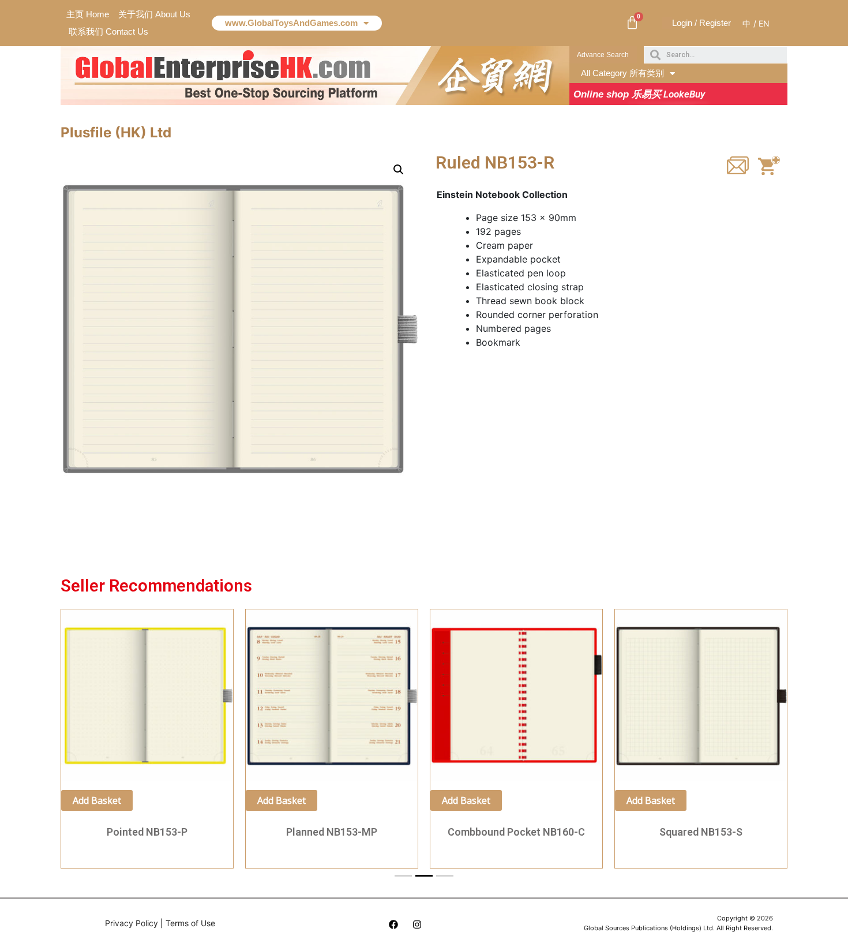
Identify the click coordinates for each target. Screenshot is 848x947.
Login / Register (701, 23)
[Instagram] (417, 924)
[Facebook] (393, 924)
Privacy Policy (131, 923)
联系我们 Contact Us (108, 31)
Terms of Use (190, 923)
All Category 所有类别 (622, 73)
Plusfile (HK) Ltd (116, 132)
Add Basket (97, 800)
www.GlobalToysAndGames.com (291, 23)
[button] (603, 54)
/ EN (761, 23)
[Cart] (632, 23)
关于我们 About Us (154, 14)
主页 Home (87, 14)
